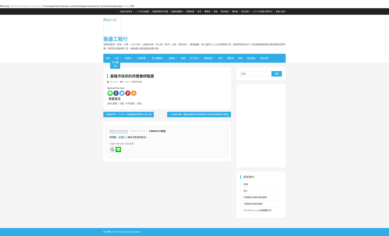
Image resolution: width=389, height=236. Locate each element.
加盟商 (172, 58)
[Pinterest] (128, 93)
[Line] (110, 93)
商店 (199, 11)
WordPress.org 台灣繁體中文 (258, 210)
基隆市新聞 (137, 82)
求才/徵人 (194, 58)
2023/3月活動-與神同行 (262, 11)
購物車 (207, 11)
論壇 (183, 58)
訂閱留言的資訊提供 (253, 204)
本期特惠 (141, 58)
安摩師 (128, 58)
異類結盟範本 (177, 11)
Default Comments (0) (118, 131)
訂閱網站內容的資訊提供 (255, 197)
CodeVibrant (135, 232)
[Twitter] (122, 93)
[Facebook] (116, 93)
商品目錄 (245, 11)
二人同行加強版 (142, 11)
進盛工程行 (281, 11)
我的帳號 (225, 11)
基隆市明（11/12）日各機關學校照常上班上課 (129, 114)
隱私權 (235, 11)
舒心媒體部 (157, 58)
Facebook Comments (138, 131)
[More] (133, 93)
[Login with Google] (112, 149)
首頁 (108, 58)
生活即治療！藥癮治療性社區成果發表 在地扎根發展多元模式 (200, 114)
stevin (115, 81)
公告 (116, 58)
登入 (125, 137)
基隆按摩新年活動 (160, 11)
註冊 (246, 184)
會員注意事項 (126, 11)
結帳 (216, 11)
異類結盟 (190, 11)
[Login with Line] (118, 149)
